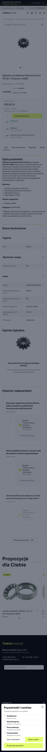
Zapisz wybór (33, 739)
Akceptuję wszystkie (15, 746)
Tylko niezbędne (13, 739)
